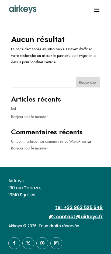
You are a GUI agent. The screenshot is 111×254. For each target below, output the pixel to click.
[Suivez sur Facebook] (14, 243)
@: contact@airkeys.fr (76, 216)
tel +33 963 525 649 (79, 207)
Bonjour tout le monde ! (29, 116)
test (13, 108)
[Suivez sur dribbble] (42, 243)
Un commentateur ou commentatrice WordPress (48, 141)
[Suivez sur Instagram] (56, 243)
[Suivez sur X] (28, 243)
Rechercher (88, 82)
